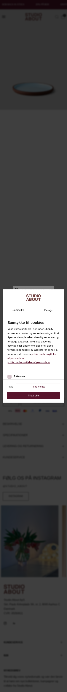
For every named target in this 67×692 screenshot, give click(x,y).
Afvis (10, 386)
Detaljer (48, 310)
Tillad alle (33, 395)
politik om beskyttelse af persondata (28, 362)
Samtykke (18, 310)
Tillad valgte (38, 386)
